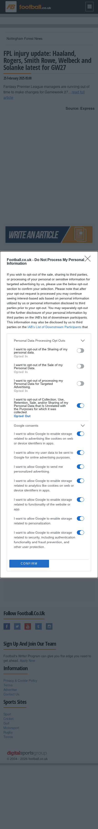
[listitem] (49, 340)
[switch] (80, 350)
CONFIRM (29, 563)
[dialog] (49, 414)
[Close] (89, 260)
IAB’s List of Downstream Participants (54, 327)
